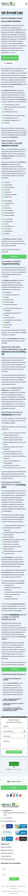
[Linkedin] (17, 795)
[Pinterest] (20, 795)
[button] (14, 679)
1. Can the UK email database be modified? (12, 679)
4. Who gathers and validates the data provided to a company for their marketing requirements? (13, 709)
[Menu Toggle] (26, 4)
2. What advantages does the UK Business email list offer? (12, 699)
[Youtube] (14, 795)
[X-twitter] (11, 795)
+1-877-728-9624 (16, 769)
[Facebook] (8, 795)
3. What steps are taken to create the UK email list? (13, 704)
